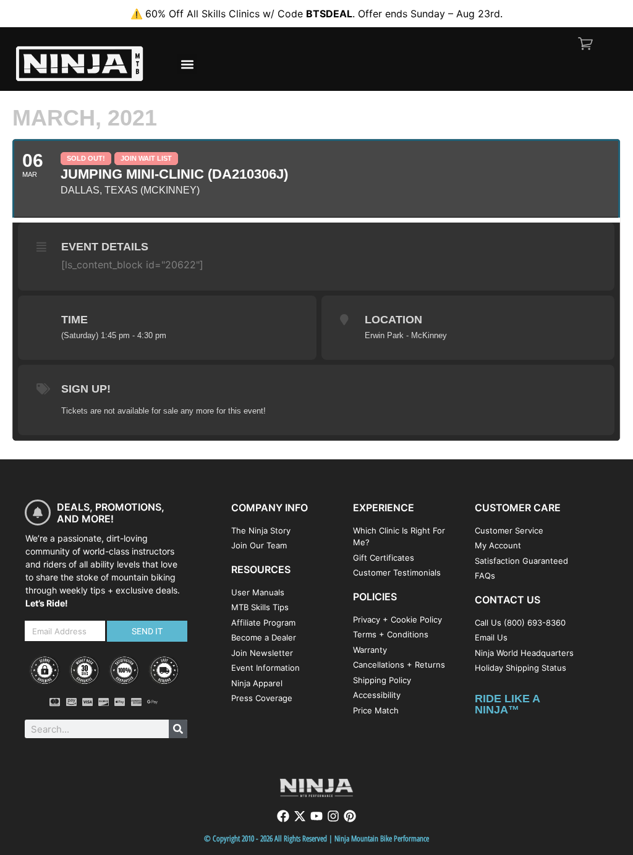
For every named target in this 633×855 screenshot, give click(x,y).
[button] (187, 64)
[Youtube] (316, 816)
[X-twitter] (300, 816)
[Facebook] (283, 816)
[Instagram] (333, 816)
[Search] (178, 729)
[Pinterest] (350, 816)
